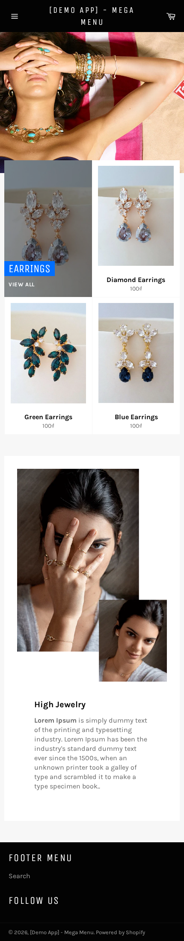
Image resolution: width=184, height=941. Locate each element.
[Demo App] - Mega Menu (92, 16)
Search (19, 876)
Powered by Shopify (120, 932)
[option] (92, 102)
